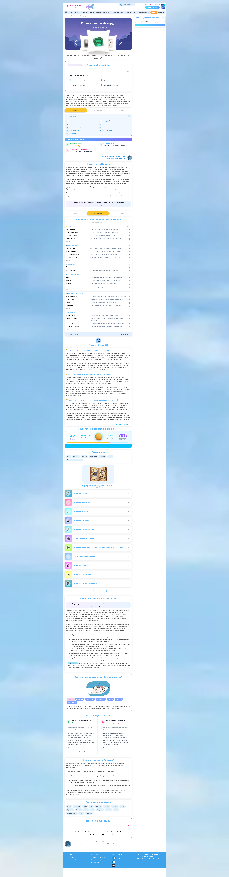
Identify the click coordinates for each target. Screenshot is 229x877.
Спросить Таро (152, 7)
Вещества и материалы (74, 460)
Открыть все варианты (121, 424)
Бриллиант (93, 456)
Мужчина (70, 810)
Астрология (129, 12)
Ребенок (114, 806)
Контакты (71, 857)
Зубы (85, 806)
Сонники (120, 110)
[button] (72, 334)
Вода (116, 810)
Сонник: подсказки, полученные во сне (93, 844)
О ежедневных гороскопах (98, 860)
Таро (90, 12)
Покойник (89, 813)
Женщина (77, 806)
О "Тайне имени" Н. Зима (98, 857)
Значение (75, 110)
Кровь (122, 806)
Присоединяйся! (128, 4)
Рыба (69, 806)
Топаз (110, 456)
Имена (160, 12)
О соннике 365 (95, 862)
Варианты (98, 110)
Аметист (76, 456)
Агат (68, 456)
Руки (81, 813)
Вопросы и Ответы (74, 860)
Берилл (84, 456)
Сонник (153, 12)
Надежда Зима (107, 156)
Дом (91, 806)
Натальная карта (118, 12)
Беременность (71, 813)
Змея (86, 810)
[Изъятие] (108, 43)
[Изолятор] (88, 43)
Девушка (100, 810)
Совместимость (142, 12)
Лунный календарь (102, 12)
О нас (70, 854)
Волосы (78, 810)
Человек (108, 810)
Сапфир (102, 456)
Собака (106, 806)
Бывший (98, 806)
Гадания (82, 12)
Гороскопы (72, 12)
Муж (92, 810)
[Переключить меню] (66, 12)
